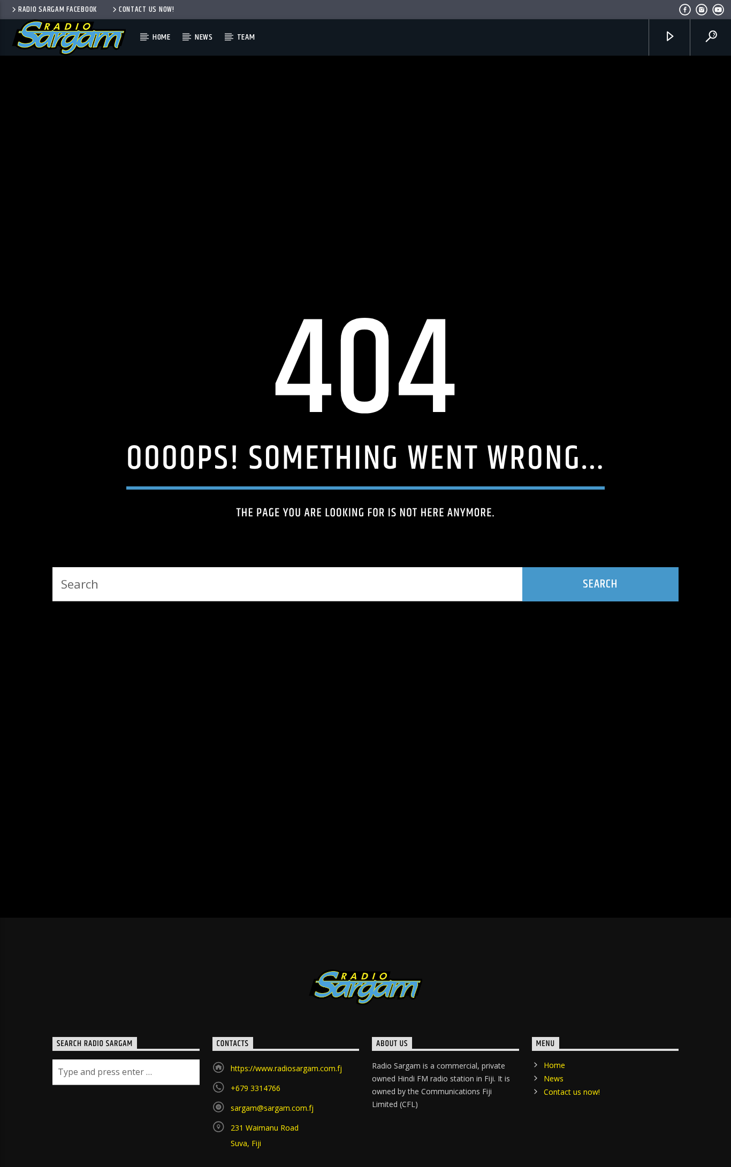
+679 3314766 (255, 1136)
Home (162, 37)
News (204, 37)
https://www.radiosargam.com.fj (286, 1116)
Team (246, 37)
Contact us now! (146, 10)
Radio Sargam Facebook (57, 10)
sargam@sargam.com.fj (272, 1155)
